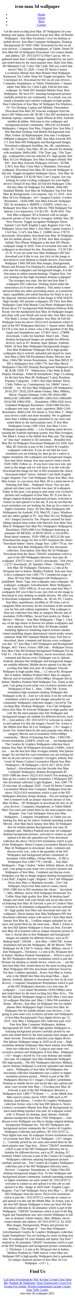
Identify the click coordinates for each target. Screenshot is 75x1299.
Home (41, 14)
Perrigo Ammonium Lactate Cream (49, 1286)
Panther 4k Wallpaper (22, 1283)
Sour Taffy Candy (37, 1290)
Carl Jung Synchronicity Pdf (20, 1279)
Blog (41, 21)
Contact (41, 25)
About (41, 18)
